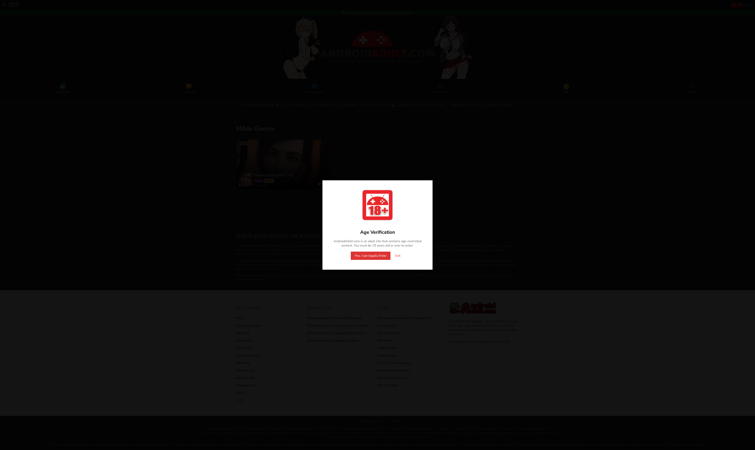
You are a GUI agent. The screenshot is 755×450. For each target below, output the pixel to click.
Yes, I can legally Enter (371, 256)
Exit (398, 256)
